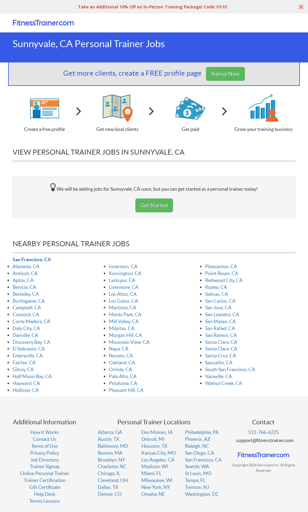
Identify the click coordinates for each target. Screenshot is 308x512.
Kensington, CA (125, 273)
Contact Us (44, 439)
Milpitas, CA (121, 328)
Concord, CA (26, 314)
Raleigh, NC (197, 446)
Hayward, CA (26, 383)
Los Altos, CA (123, 294)
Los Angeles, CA (157, 459)
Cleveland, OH (113, 480)
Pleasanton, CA (221, 266)
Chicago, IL (109, 473)
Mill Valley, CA (124, 321)
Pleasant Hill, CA (126, 390)
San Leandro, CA (222, 314)
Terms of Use (44, 446)
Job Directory (44, 459)
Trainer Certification (45, 480)
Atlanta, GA (110, 432)
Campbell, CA (27, 307)
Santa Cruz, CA (220, 355)
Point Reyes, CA (221, 273)
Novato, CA (121, 355)
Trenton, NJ (197, 487)
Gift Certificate (44, 487)
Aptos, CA (23, 280)
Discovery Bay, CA (31, 342)
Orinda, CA (120, 369)
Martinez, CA (122, 307)
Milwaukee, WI (156, 480)
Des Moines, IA (157, 432)
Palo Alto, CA (123, 376)
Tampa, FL (195, 480)
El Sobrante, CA (29, 348)
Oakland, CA (122, 362)
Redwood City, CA (224, 280)
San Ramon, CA (221, 335)
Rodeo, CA (216, 287)
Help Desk (44, 494)
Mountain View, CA (129, 342)
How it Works (44, 432)
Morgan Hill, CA (125, 335)
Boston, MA (110, 453)
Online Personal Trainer (44, 473)
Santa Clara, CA (221, 342)
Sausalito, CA (219, 362)
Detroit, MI (153, 439)
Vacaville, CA (218, 376)
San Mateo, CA (220, 321)
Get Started (154, 205)
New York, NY (155, 487)
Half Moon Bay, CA (32, 376)
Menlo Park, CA (125, 314)
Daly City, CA (26, 328)
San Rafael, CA (220, 328)
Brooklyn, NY (111, 459)
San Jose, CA (218, 307)
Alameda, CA (26, 266)
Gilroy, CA (23, 369)
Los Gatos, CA (123, 301)
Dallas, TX (108, 487)
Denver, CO (110, 494)
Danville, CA (25, 335)
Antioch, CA (25, 273)
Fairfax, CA (24, 362)
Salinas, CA (216, 294)
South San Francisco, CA (230, 369)
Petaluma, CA (123, 383)
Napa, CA (118, 348)
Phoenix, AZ (197, 439)
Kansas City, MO (158, 453)
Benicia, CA (24, 287)
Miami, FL (151, 473)
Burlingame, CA (29, 301)
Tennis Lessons (44, 501)
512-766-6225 (263, 432)
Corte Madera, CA (31, 321)
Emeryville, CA (28, 355)
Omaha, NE (153, 494)
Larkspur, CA (122, 280)
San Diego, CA (199, 453)
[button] (154, 7)
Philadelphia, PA (202, 432)
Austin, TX (108, 439)
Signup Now (225, 74)
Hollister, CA (26, 390)
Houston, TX (154, 446)
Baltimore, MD (113, 446)
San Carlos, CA (220, 301)
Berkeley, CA (26, 294)
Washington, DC (202, 494)
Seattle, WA (197, 466)
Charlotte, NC (112, 466)
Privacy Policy (44, 453)
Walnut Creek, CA (223, 383)
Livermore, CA (123, 287)
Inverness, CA (123, 266)
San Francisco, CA (32, 259)
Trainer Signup (45, 466)
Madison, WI (154, 466)
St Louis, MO (198, 473)
